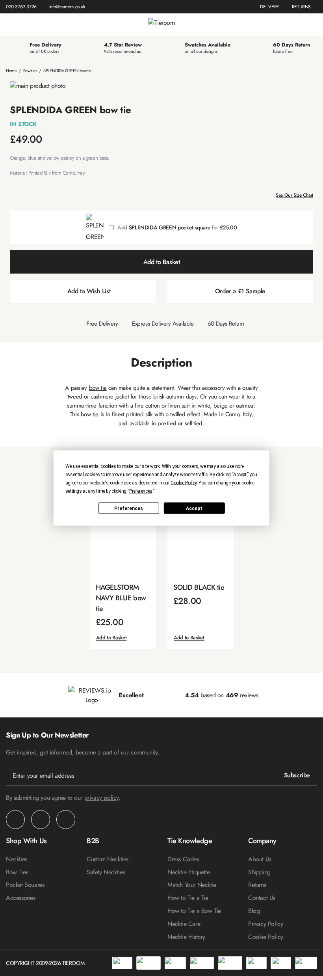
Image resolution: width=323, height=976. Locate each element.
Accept (194, 508)
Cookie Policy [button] (184, 483)
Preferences (128, 508)
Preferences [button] (140, 491)
